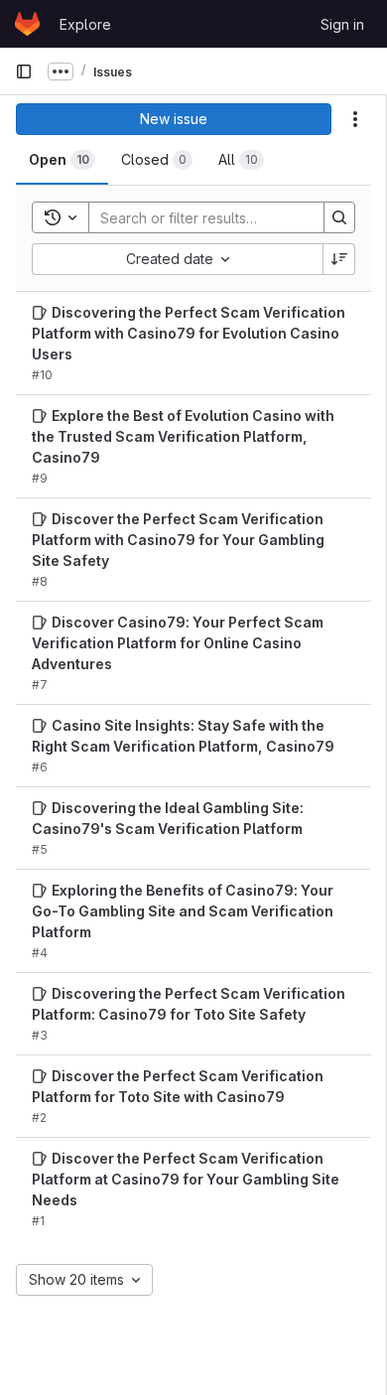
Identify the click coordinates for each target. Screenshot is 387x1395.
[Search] (339, 217)
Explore (85, 24)
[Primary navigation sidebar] (24, 71)
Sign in (342, 24)
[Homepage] (27, 24)
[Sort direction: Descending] (339, 259)
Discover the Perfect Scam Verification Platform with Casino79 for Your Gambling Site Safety (178, 539)
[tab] (62, 160)
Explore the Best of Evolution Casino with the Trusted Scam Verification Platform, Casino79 (183, 436)
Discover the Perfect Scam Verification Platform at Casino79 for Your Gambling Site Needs (185, 1179)
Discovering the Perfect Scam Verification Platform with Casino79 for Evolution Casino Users (188, 333)
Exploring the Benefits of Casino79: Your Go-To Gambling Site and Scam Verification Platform (182, 911)
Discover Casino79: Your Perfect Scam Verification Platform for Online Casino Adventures (177, 643)
